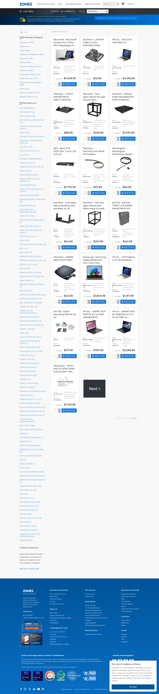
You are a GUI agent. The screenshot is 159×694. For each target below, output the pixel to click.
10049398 (56, 182)
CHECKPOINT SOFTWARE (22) (31, 325)
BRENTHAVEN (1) (26, 280)
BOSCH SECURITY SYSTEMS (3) (32, 276)
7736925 (86, 237)
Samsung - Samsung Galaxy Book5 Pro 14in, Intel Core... (94, 260)
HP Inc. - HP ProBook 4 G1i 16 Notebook (123, 258)
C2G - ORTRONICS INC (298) (31, 303)
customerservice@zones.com (32, 618)
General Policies (66, 689)
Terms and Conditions (100, 689)
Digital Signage (90, 623)
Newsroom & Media (74, 4)
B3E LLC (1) (24, 248)
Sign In (131, 4)
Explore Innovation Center (130, 609)
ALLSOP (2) (24, 155)
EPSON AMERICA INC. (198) (30, 486)
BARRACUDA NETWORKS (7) (31, 256)
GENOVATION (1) (26, 540)
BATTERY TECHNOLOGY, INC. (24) (33, 260)
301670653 (86, 345)
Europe (123, 637)
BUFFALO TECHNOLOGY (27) (31, 299)
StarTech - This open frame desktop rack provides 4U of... (64, 205)
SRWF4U (115, 231)
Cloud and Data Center (58, 594)
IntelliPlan (53, 639)
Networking (54, 596)
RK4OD (55, 231)
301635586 (115, 237)
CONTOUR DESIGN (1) (28, 367)
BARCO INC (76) (26, 252)
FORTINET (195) (25, 514)
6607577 (86, 73)
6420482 (115, 128)
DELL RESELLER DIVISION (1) (31, 430)
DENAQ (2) (24, 434)
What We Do (90, 602)
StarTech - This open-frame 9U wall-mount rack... (94, 97)
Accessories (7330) (27, 42)
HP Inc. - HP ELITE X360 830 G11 (122, 41)
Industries (125, 616)
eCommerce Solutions (57, 632)
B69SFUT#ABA (88, 340)
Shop (60, 4)
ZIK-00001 (56, 68)
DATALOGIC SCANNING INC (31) (32, 411)
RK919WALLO (87, 122)
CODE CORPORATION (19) (30, 347)
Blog (122, 599)
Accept (133, 687)
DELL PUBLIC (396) (27, 426)
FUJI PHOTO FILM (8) (28, 526)
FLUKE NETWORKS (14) (29, 510)
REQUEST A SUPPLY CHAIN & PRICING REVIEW (117, 18)
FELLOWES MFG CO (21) (29, 506)
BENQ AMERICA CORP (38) (30, 272)
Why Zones (53, 613)
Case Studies (125, 601)
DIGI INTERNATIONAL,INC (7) (31, 438)
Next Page (133, 418)
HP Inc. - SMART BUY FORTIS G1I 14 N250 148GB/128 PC (94, 314)
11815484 (115, 73)
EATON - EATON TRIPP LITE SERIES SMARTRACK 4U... (122, 205)
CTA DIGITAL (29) (26, 395)
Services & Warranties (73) (29, 93)
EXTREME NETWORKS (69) (30, 502)
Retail (123, 625)
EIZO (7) (23, 460)
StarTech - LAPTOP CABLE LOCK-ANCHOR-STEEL (93, 42)
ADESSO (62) (24, 133)
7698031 (56, 128)
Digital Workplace (56, 599)
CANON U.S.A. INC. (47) (28, 307)
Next (93, 388)
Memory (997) (25, 62)
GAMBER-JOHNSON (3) (29, 530)
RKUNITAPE (87, 176)
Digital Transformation (92, 615)
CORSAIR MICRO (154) (28, 375)
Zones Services (90, 605)
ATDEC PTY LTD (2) (27, 216)
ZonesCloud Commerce (58, 637)
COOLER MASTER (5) (28, 371)
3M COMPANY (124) (27, 112)
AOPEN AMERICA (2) (28, 185)
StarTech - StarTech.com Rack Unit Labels (93, 151)
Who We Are (90, 590)
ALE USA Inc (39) (26, 147)
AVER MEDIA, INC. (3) (28, 236)
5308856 (56, 291)
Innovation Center (93, 4)
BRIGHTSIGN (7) (26, 291)
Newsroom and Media (130, 590)
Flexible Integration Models (59, 644)
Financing (53, 620)
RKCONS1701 (116, 122)
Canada (124, 634)
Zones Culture (90, 594)
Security (52, 601)
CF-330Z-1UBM (57, 395)
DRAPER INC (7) (26, 442)
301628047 (57, 345)
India (122, 639)
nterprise (53, 642)
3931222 (85, 182)
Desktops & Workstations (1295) (31, 54)
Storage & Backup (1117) (29, 97)
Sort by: (88, 11)
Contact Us (27, 611)
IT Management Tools (58, 628)
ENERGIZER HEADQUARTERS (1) (32, 476)
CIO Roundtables (127, 604)
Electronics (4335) (26, 58)
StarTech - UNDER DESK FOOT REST (63, 258)
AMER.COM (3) (25, 171)
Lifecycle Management (93, 610)
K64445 (114, 176)
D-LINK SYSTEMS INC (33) (30, 403)
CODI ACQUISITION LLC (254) (31, 351)
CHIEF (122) (24, 333)
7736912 (85, 128)
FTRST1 (55, 285)
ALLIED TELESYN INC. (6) (29, 151)
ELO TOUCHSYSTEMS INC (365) (32, 472)
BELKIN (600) (25, 268)
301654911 (115, 345)
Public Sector (126, 620)
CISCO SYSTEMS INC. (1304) (30, 337)
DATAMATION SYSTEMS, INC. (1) (32, 415)
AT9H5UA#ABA (116, 68)
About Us (53, 609)
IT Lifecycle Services (56, 604)
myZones (53, 634)
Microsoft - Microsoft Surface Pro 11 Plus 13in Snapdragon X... (64, 42)
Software (88, 620)
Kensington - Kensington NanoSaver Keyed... (122, 151)
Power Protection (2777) (29, 78)
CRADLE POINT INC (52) (29, 383)
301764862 (115, 291)
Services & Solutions (46, 4)
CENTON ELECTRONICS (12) (30, 321)
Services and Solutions (59, 590)
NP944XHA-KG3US (88, 286)
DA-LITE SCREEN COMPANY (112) (32, 407)
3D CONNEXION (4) (27, 108)
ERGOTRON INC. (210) (28, 490)
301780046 (57, 400)
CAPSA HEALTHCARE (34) (30, 317)
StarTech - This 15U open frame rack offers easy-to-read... (94, 205)
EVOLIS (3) (24, 494)
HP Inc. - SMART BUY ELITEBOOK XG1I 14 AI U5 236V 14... (123, 314)
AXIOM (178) (24, 240)
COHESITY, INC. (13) (27, 359)
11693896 (56, 73)
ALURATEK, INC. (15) (27, 163)
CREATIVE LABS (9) (27, 387)
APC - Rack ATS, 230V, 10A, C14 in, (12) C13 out (64, 151)
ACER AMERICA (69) (27, 116)
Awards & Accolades (128, 596)
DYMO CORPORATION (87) (30, 446)
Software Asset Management (95, 625)
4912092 (115, 182)
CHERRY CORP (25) (27, 329)
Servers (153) (24, 89)
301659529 (86, 291)
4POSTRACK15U (88, 231)
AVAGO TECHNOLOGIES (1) (30, 226)
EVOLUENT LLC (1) (27, 498)
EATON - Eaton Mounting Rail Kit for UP (64, 314)
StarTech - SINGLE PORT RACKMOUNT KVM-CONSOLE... (123, 97)
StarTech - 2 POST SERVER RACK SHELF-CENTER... (63, 97)
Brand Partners (91, 630)
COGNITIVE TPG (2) (27, 355)
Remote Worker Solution (93, 613)
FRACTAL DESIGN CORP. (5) (30, 518)
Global (123, 630)
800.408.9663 (28, 615)
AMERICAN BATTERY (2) (29, 175)
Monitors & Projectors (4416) (30, 66)
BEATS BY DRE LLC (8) (28, 264)
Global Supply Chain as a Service (96, 618)
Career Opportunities (57, 615)
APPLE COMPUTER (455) (29, 195)
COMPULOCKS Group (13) (29, 363)
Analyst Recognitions (128, 594)
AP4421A (56, 176)
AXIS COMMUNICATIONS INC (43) (33, 244)
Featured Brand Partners (93, 634)
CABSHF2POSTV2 (58, 123)
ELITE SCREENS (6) (27, 464)
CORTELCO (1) (25, 379)
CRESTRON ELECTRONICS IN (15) (33, 391)
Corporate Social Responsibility (60, 618)
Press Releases (126, 611)
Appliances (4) (25, 46)
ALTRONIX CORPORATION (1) (31, 159)
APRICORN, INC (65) (27, 206)
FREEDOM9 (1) (25, 522)
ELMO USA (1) (25, 468)
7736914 (56, 237)
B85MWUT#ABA (116, 340)
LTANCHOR (87, 68)
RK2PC (55, 340)
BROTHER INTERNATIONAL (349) (33, 295)
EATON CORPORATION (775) (31, 456)
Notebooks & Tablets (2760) (30, 74)
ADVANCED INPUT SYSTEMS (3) (32, 137)
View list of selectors (29, 569)
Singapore (124, 642)
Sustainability (54, 623)
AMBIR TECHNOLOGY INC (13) (31, 167)
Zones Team (89, 596)
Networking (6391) (26, 70)
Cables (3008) (25, 50)
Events (123, 606)
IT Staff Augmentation (92, 608)
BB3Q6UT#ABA (117, 286)
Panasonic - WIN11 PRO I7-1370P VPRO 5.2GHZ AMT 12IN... (64, 369)
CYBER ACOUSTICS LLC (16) (30, 399)
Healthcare (125, 623)
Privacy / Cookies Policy (83, 689)
